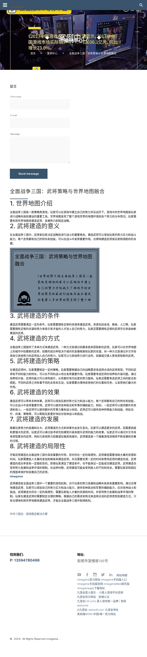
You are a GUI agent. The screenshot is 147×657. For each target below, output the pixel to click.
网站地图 (122, 575)
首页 (33, 53)
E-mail (13, 115)
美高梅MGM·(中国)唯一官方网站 (96, 614)
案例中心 (52, 53)
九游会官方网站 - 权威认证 (93, 596)
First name (15, 96)
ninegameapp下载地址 (91, 588)
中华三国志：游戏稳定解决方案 (29, 514)
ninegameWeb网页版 (116, 584)
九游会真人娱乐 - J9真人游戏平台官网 (100, 592)
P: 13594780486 (25, 560)
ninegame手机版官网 (90, 584)
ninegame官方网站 (88, 579)
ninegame (52, 638)
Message (15, 134)
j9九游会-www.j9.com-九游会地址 (97, 609)
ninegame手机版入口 (114, 579)
